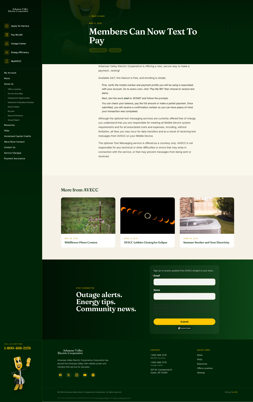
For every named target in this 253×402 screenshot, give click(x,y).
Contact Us (10, 147)
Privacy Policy (104, 398)
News (7, 78)
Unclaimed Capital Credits (17, 136)
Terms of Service (119, 398)
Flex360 (234, 392)
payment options (98, 50)
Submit (184, 321)
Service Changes (12, 153)
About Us (9, 84)
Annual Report (13, 120)
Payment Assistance (14, 158)
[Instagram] (77, 375)
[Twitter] (68, 375)
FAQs (6, 130)
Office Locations (14, 89)
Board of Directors (15, 115)
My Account (10, 72)
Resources (9, 125)
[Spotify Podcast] (93, 375)
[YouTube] (85, 375)
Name (157, 290)
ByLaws (11, 111)
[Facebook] (60, 375)
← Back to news (97, 16)
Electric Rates (13, 107)
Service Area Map (15, 93)
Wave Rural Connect (14, 141)
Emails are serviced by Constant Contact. (168, 314)
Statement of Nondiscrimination (21, 102)
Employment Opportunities (19, 98)
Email (157, 275)
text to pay (115, 50)
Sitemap (201, 372)
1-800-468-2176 (17, 348)
